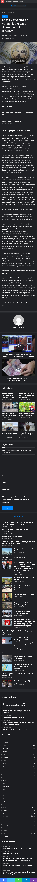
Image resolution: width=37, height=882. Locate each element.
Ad (3, 475)
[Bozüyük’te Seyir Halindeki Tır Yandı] (7, 551)
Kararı (4, 775)
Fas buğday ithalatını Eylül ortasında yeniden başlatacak (27, 395)
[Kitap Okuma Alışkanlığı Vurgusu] (7, 683)
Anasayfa (6, 12)
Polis (4, 795)
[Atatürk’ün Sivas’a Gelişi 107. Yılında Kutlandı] (7, 588)
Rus (4, 801)
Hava (4, 760)
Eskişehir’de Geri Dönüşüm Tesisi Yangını (23, 657)
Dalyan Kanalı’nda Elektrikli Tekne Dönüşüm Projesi (23, 604)
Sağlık (4, 807)
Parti (4, 792)
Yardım (5, 831)
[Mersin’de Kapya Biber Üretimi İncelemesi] (27, 407)
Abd (4, 739)
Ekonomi (12, 12)
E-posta (4, 482)
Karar (4, 772)
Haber (4, 754)
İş (3, 766)
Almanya (5, 742)
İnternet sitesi (6, 489)
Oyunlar (5, 789)
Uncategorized (7, 825)
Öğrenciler (6, 786)
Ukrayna (5, 822)
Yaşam (5, 833)
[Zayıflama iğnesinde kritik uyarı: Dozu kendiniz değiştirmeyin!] (7, 667)
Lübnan (5, 778)
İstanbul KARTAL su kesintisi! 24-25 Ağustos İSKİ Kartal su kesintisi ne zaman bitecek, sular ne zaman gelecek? (23, 641)
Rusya (4, 804)
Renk (4, 798)
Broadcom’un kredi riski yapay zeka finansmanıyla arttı (8, 395)
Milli (4, 783)
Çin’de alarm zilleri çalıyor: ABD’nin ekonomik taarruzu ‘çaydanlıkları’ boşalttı (17, 523)
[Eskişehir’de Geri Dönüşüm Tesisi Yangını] (7, 658)
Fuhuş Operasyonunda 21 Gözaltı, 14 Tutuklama (22, 612)
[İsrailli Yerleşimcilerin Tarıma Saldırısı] (7, 580)
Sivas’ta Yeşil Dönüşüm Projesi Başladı (10, 434)
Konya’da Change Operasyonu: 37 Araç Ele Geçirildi (9, 415)
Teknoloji (5, 816)
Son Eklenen (18, 516)
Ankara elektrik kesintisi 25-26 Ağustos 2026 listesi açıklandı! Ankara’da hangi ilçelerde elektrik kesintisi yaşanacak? (24, 623)
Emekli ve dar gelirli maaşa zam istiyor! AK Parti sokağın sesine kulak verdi (18, 543)
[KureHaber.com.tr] (18, 6)
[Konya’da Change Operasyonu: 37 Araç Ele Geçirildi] (10, 407)
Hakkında (5, 757)
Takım (4, 813)
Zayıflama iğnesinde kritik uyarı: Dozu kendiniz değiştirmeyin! (23, 667)
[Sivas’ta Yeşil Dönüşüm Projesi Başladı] (10, 426)
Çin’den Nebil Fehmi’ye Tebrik (24, 594)
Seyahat (5, 810)
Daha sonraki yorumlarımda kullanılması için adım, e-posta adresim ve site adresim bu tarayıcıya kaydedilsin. (18, 499)
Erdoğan (5, 751)
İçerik (4, 763)
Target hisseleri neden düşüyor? (14, 1)
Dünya (5, 745)
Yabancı (5, 828)
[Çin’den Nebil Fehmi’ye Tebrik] (7, 597)
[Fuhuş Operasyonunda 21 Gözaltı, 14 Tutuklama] (7, 613)
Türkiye (5, 819)
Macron (5, 781)
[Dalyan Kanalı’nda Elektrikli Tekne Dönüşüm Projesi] (7, 605)
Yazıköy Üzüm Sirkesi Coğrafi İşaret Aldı (26, 434)
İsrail (4, 769)
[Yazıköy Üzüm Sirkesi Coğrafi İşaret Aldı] (27, 426)
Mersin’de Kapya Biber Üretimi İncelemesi (27, 414)
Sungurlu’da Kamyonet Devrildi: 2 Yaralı (15, 557)
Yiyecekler (6, 836)
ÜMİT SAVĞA (7, 35)
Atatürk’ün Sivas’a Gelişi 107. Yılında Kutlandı (24, 587)
